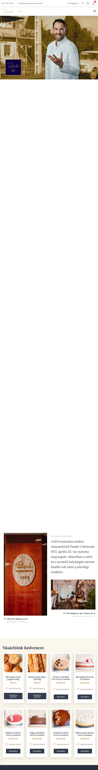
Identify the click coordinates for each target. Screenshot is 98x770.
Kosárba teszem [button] (13, 696)
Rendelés (61, 697)
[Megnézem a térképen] (28, 622)
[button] (94, 11)
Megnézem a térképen (17, 622)
